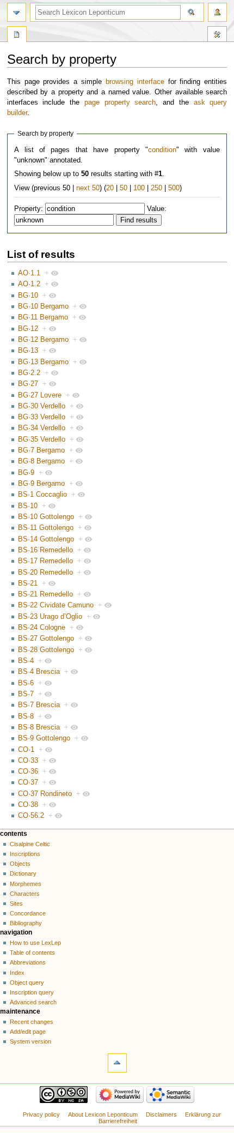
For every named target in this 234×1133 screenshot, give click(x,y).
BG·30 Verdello (41, 406)
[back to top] (117, 1062)
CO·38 (28, 805)
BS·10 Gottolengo (46, 517)
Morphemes (25, 884)
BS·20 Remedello (45, 572)
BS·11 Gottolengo (45, 528)
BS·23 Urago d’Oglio (50, 616)
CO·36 (28, 771)
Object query (27, 982)
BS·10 (28, 506)
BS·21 (28, 583)
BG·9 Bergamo (41, 483)
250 (156, 188)
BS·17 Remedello (45, 561)
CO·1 (26, 750)
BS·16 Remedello (45, 550)
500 (174, 188)
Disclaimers (161, 1114)
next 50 (88, 188)
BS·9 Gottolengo (44, 738)
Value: (157, 209)
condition (162, 150)
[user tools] (217, 12)
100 (139, 188)
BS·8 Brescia (39, 727)
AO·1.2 (29, 284)
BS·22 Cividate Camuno (56, 605)
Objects (20, 863)
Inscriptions (25, 854)
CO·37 (28, 782)
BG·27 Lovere (39, 395)
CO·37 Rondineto (45, 794)
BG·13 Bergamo (43, 362)
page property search (120, 102)
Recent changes (31, 1022)
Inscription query (32, 992)
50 (123, 188)
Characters (25, 893)
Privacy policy (41, 1114)
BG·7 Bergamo (41, 450)
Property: (28, 209)
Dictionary (23, 873)
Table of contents (32, 952)
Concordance (28, 913)
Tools (217, 35)
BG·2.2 (29, 373)
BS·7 (26, 694)
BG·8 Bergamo (41, 461)
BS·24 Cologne (41, 627)
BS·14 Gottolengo (46, 539)
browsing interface (135, 82)
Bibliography (26, 923)
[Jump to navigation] (16, 12)
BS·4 (26, 661)
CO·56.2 (31, 815)
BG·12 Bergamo (43, 339)
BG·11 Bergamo (43, 317)
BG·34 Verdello (41, 428)
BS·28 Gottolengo (46, 650)
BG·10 (28, 295)
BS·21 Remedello (45, 594)
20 (110, 188)
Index (17, 972)
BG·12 (28, 329)
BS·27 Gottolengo (46, 638)
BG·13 (28, 350)
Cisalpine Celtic (30, 844)
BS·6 (26, 683)
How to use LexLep (35, 942)
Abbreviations (28, 962)
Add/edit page (28, 1031)
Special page (17, 35)
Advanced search (33, 1002)
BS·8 (26, 716)
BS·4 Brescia (39, 672)
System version (30, 1041)
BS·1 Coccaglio (42, 494)
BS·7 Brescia (39, 705)
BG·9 (26, 473)
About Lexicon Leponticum (103, 1114)
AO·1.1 (29, 273)
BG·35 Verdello (41, 439)
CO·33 (28, 760)
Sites (16, 903)
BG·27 (28, 384)
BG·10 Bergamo (43, 306)
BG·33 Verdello (41, 417)
